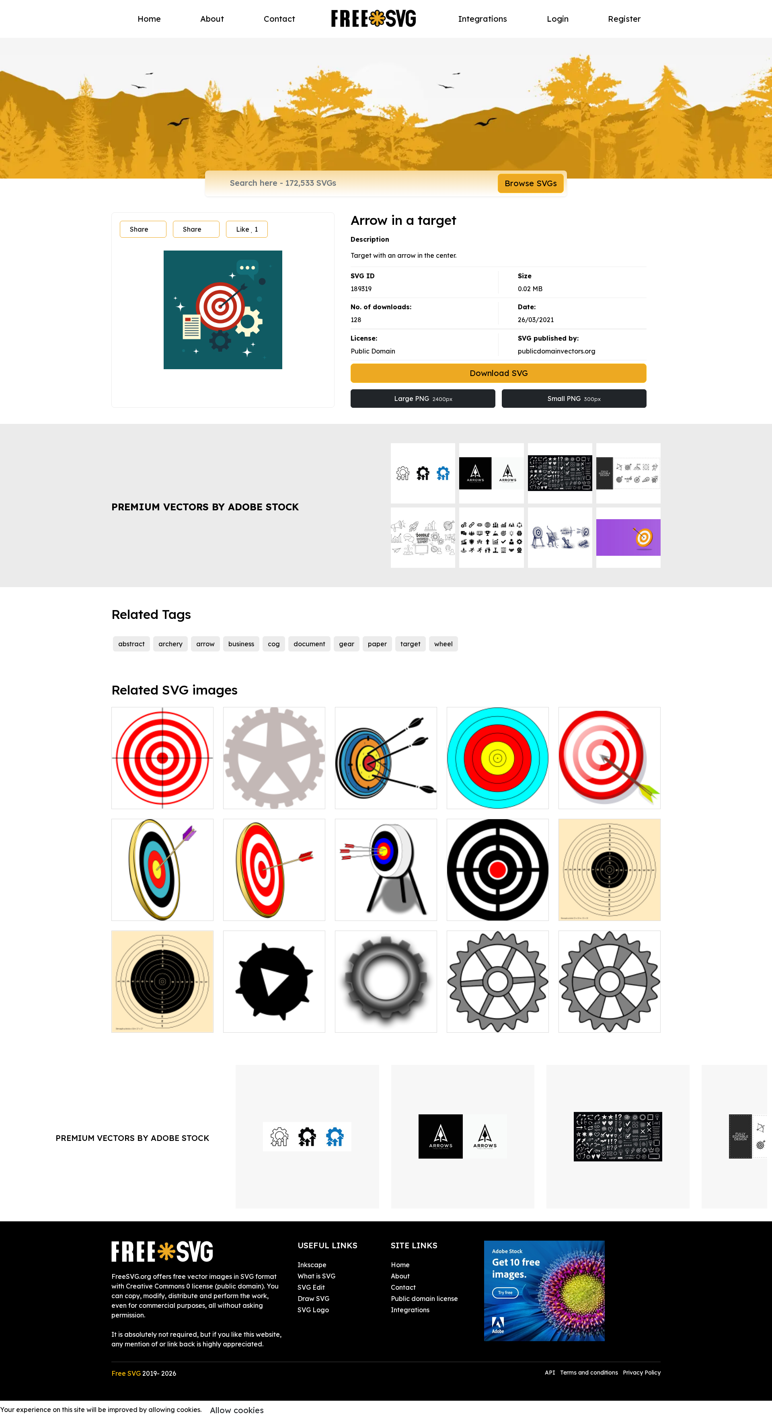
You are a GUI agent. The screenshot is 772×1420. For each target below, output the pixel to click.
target (410, 644)
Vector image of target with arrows (386, 905)
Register (624, 19)
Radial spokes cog (596, 1021)
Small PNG (574, 399)
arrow (205, 644)
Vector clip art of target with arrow (274, 905)
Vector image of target (156, 798)
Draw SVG (313, 1299)
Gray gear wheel (258, 798)
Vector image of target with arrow (610, 793)
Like (247, 229)
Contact (279, 19)
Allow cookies (237, 1410)
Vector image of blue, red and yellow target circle (498, 793)
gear (346, 644)
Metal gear (361, 1021)
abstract (131, 644)
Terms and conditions (589, 1372)
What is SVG (316, 1276)
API (551, 1372)
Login (558, 19)
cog (274, 644)
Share (139, 229)
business (241, 644)
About (212, 19)
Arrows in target (369, 798)
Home (149, 19)
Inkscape (312, 1265)
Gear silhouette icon (263, 1021)
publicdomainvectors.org (556, 351)
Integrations (482, 19)
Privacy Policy (642, 1372)
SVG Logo (313, 1310)
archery (170, 644)
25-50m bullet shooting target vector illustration (610, 905)
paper (377, 644)
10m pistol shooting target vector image (162, 1016)
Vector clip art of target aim (498, 905)
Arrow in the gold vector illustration (162, 905)
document (309, 644)
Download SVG (499, 373)
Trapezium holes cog (488, 1021)
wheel (443, 644)
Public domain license (424, 1299)
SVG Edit (311, 1287)
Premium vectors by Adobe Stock (205, 507)
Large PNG (423, 399)
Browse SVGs (531, 183)
